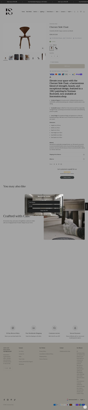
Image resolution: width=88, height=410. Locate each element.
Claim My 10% (44, 210)
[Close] (62, 195)
